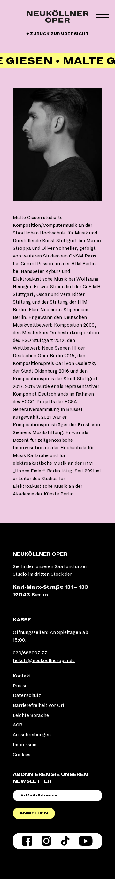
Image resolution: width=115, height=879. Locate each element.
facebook (27, 841)
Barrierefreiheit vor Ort (39, 705)
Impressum (24, 744)
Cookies (21, 754)
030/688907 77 (30, 652)
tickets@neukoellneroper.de (44, 660)
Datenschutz (27, 695)
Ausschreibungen (32, 734)
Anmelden (33, 813)
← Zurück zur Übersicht (57, 34)
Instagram (46, 841)
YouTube (86, 841)
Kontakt (22, 675)
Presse (20, 685)
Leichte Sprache (31, 715)
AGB (17, 724)
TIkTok (65, 841)
